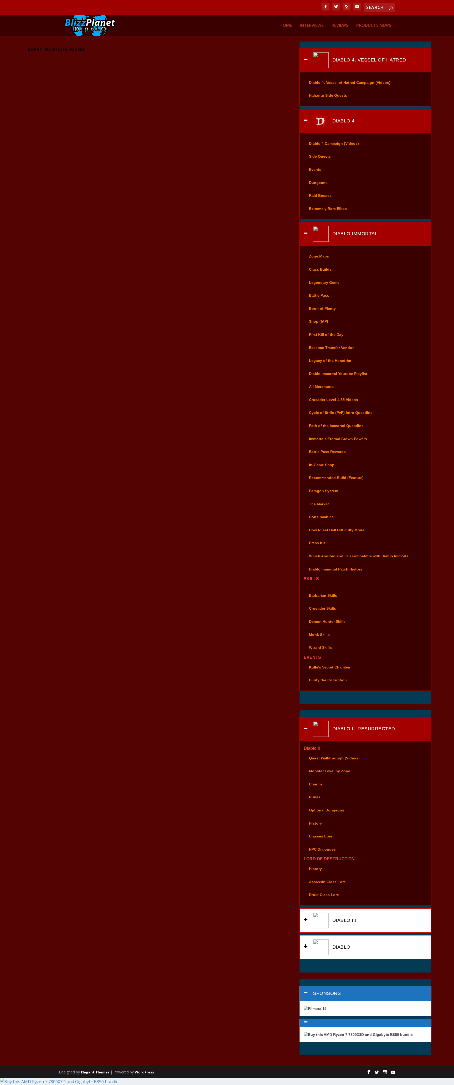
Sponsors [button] (327, 993)
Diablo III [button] (343, 920)
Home (286, 25)
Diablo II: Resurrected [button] (363, 728)
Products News (373, 25)
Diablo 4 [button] (343, 120)
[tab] (365, 60)
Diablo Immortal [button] (354, 233)
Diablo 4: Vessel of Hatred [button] (368, 60)
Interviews (312, 25)
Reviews (340, 25)
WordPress (144, 1072)
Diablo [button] (340, 947)
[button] (365, 1023)
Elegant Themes (95, 1072)
